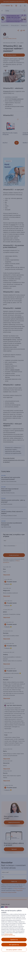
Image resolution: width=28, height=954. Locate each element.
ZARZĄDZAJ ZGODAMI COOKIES (14, 950)
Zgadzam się (14, 940)
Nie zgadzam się (14, 945)
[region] (14, 931)
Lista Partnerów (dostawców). (8, 935)
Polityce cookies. (9, 934)
